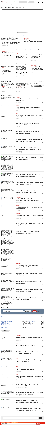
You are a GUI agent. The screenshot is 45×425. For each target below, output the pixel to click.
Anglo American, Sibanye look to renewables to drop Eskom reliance (29, 158)
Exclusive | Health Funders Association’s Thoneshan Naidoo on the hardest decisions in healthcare (29, 149)
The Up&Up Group (18, 86)
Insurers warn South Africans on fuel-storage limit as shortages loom (28, 360)
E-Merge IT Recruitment (32, 320)
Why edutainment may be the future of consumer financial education (27, 385)
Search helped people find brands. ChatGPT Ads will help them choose (26, 191)
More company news (36, 81)
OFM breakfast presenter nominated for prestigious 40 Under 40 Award (27, 266)
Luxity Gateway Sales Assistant (6, 316)
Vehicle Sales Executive (5, 323)
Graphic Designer (4, 327)
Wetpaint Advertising (31, 324)
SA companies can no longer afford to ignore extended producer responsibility (29, 140)
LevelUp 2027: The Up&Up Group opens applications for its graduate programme (22, 89)
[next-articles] (43, 85)
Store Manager (4, 322)
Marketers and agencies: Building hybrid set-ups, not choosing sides (29, 298)
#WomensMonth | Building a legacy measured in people (29, 216)
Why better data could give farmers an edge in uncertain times (29, 207)
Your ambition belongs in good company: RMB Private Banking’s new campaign (29, 377)
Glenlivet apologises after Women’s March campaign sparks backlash (33, 40)
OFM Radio (17, 268)
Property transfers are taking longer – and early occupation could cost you (29, 224)
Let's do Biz (43, 424)
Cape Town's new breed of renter (25, 345)
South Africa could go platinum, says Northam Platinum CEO (29, 99)
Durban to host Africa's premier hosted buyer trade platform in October (36, 57)
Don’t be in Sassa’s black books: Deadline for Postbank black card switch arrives (37, 68)
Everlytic (32, 84)
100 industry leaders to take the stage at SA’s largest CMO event (29, 338)
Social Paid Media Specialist (6, 324)
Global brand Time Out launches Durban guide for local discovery (29, 116)
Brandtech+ (3, 86)
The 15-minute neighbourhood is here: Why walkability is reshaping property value (28, 409)
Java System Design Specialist (6, 321)
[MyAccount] (43, 2)
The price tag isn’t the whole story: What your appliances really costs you (29, 290)
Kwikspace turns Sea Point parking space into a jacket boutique (29, 274)
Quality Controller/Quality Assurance (7, 317)
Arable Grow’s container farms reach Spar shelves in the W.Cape (22, 56)
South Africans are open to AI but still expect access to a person (8, 54)
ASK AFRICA (17, 371)
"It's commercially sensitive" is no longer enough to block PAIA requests (27, 124)
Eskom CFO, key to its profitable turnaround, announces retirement (21, 74)
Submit (42, 81)
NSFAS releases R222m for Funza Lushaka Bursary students (28, 108)
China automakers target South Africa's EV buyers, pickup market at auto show (28, 175)
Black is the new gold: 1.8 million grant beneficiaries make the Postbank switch (27, 401)
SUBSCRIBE (38, 423)
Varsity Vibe (17, 395)
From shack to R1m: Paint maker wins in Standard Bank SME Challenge (27, 232)
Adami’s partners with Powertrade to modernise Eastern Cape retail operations (7, 71)
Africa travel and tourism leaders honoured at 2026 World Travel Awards (29, 352)
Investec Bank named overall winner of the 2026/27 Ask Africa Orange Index (28, 368)
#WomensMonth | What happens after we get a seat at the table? (11, 42)
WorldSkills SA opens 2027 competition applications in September (27, 132)
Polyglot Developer (4, 325)
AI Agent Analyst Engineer (5, 320)
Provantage (17, 218)
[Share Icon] (42, 102)
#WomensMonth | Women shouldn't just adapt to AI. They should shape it (7, 89)
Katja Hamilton (18, 379)
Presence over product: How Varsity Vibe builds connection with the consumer (29, 393)
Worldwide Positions (31, 317)
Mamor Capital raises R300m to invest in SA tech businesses (28, 282)
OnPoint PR (23, 387)
